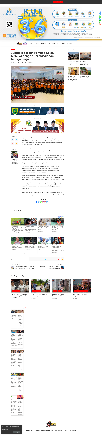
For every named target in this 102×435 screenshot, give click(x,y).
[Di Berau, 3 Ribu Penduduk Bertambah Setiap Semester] (14, 154)
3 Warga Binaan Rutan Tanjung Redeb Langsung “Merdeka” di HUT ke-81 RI (19, 296)
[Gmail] (45, 202)
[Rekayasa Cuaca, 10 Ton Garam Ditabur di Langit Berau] (73, 56)
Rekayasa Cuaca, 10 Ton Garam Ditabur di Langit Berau (73, 63)
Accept (16, 432)
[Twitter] (16, 139)
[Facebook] (12, 139)
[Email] (16, 143)
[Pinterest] (12, 143)
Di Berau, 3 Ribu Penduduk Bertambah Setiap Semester (14, 161)
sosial (13, 49)
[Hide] (100, 26)
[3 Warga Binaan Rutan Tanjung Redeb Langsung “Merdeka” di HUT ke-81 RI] (20, 286)
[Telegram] (47, 202)
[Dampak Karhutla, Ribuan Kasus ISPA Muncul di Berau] (85, 56)
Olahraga (81, 290)
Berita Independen (22, 62)
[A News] (21, 44)
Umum (18, 290)
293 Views (15, 62)
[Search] (90, 44)
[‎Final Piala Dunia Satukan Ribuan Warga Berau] (82, 286)
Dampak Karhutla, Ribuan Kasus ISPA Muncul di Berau (84, 63)
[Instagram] (43, 202)
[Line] (100, 21)
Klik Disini (58, 1)
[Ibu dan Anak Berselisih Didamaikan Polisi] (61, 286)
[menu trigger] (13, 44)
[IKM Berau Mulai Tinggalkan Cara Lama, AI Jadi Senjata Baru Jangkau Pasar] (73, 71)
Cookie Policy (5, 429)
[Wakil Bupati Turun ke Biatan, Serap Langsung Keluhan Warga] (40, 286)
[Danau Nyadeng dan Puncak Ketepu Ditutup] (85, 71)
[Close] (100, 2)
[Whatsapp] (41, 202)
